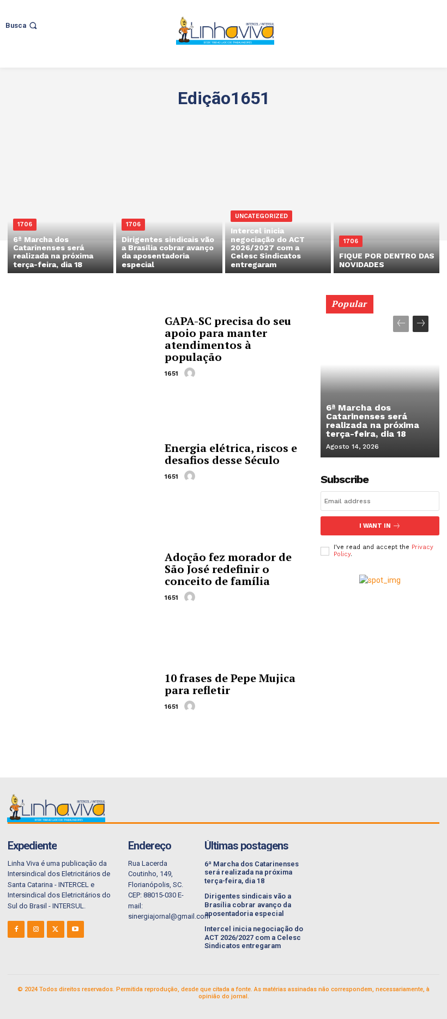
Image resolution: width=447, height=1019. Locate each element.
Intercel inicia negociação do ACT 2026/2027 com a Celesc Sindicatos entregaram (253, 937)
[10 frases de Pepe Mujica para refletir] (82, 692)
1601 (284, 122)
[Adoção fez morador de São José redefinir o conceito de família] (82, 577)
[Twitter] (55, 929)
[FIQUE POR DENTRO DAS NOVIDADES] (386, 209)
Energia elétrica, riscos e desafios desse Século (231, 454)
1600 (258, 122)
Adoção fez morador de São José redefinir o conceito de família (228, 569)
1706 (24, 224)
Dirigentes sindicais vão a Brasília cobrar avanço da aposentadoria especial (247, 904)
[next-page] (420, 324)
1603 (337, 122)
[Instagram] (35, 929)
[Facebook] (16, 929)
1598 (205, 122)
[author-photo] (191, 372)
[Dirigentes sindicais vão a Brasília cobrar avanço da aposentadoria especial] (169, 209)
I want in (375, 525)
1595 (126, 122)
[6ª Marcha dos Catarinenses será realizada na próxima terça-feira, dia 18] (60, 209)
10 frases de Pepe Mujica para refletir (230, 684)
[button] (22, 25)
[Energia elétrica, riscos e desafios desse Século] (82, 462)
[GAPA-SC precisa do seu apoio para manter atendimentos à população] (82, 347)
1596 (152, 122)
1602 (310, 122)
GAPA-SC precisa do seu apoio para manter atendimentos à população (228, 338)
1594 (100, 122)
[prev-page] (401, 324)
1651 (171, 373)
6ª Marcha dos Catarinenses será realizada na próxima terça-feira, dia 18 (372, 420)
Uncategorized (261, 216)
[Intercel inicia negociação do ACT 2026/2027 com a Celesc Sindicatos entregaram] (278, 209)
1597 (179, 122)
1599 (231, 122)
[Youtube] (75, 929)
